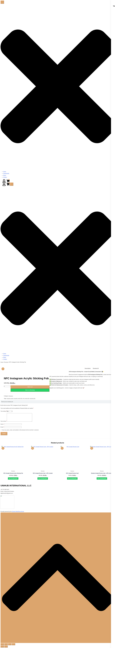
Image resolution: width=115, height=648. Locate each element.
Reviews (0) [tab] (96, 368)
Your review (4, 421)
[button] (30, 390)
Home (4, 171)
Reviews (6, 362)
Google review (10, 398)
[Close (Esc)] (13, 644)
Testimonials (6, 173)
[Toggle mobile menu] (2, 2)
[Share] (9, 644)
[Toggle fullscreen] (6, 644)
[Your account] (4, 180)
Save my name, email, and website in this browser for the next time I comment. (20, 430)
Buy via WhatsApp (13, 478)
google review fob (18, 398)
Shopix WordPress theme (18, 511)
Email (2, 427)
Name (2, 424)
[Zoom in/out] (2, 644)
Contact (5, 177)
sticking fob (32, 398)
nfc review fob (26, 398)
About (4, 175)
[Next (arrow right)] (6, 646)
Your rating (3, 411)
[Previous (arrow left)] (2, 646)
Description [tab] (88, 368)
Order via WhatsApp (30, 390)
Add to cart (29, 386)
